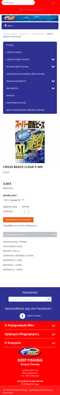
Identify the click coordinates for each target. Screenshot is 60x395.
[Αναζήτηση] (32, 3)
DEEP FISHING (33, 316)
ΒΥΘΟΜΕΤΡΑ (12, 88)
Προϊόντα (24, 33)
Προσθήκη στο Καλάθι (18, 219)
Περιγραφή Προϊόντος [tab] (15, 234)
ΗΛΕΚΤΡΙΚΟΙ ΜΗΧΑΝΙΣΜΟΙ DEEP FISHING (25, 73)
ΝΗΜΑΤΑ (10, 95)
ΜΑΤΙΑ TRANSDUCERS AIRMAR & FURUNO (25, 110)
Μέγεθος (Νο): (10, 195)
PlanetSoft (8, 392)
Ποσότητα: (8, 211)
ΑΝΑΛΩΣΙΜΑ (37, 33)
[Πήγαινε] (48, 299)
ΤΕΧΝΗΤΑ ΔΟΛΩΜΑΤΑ (16, 81)
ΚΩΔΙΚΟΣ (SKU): (10, 206)
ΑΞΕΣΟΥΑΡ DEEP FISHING (17, 59)
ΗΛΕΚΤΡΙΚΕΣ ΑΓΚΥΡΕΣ (16, 102)
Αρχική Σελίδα (9, 33)
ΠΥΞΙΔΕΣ (10, 45)
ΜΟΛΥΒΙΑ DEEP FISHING (17, 66)
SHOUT (6, 172)
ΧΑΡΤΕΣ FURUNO (14, 52)
